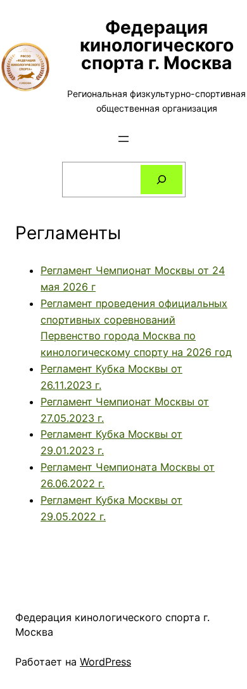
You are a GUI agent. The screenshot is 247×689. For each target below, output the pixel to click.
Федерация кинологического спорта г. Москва (157, 45)
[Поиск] (161, 180)
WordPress (105, 661)
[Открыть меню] (123, 139)
